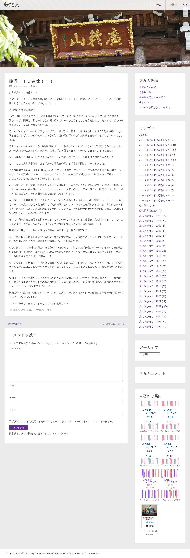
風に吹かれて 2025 (150, 321)
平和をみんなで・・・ (151, 87)
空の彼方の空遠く (148, 210)
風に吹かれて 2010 (150, 246)
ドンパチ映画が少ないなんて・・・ (158, 107)
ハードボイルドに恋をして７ (154, 190)
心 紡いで (145, 205)
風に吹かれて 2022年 (151, 306)
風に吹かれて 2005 (150, 220)
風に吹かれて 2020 (150, 296)
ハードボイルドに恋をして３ (154, 170)
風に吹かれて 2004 (150, 215)
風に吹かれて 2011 (150, 251)
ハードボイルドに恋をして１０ (155, 145)
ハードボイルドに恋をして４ (154, 175)
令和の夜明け (13, 323)
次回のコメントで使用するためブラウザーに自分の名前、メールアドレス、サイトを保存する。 (63, 421)
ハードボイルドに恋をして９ (154, 200)
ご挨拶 (173, 4)
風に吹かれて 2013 (150, 261)
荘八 (35, 86)
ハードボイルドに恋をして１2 (155, 155)
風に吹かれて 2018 (150, 286)
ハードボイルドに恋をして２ (154, 165)
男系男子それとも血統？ (152, 97)
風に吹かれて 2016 (150, 276)
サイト (12, 409)
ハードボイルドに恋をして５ (154, 180)
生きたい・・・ (147, 102)
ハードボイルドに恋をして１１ (155, 150)
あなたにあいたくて (115, 323)
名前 (11, 385)
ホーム (158, 4)
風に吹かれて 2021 (150, 301)
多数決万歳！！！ (148, 92)
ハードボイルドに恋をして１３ (155, 160)
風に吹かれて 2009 (150, 241)
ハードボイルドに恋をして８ (154, 195)
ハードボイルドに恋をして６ (154, 185)
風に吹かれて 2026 (150, 326)
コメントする (45, 310)
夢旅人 (12, 5)
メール (12, 397)
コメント (15, 348)
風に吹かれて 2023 (150, 311)
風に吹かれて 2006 (150, 225)
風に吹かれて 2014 (150, 266)
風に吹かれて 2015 (150, 271)
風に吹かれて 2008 (150, 236)
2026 (142, 135)
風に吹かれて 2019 (22, 310)
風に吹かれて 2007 (150, 230)
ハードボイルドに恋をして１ (154, 140)
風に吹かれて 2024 (150, 316)
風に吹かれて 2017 (150, 281)
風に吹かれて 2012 (150, 256)
